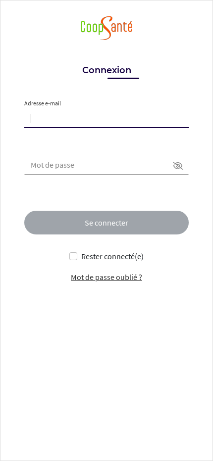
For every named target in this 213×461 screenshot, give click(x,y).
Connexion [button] (106, 70)
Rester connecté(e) (112, 256)
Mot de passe (52, 165)
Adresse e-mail (42, 103)
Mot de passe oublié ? (106, 277)
